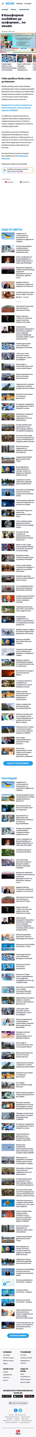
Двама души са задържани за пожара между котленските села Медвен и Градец (24, 1160)
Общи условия (24, 1418)
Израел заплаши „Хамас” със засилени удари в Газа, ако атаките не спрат (24, 319)
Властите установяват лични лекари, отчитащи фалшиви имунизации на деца (25, 990)
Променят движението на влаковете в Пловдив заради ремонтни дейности (25, 798)
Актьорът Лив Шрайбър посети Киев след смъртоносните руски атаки (25, 492)
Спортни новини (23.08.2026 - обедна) (24, 1291)
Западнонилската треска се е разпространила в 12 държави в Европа (24, 1035)
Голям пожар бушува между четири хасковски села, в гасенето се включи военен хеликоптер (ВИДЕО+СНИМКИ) (24, 1216)
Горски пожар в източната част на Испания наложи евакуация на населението (23, 695)
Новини (19, 3)
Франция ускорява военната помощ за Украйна (23, 641)
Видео (5, 1363)
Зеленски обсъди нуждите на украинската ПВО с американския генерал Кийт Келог (24, 536)
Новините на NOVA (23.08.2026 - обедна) (24, 1301)
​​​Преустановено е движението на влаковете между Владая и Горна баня (23, 1137)
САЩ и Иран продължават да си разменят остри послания (23, 740)
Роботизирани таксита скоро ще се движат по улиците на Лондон (25, 502)
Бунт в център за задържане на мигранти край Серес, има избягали (24, 449)
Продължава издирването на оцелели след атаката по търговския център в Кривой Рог (25, 621)
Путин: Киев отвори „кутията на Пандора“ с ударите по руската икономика (25, 568)
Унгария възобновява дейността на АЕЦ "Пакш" (24, 459)
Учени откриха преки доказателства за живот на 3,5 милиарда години (24, 524)
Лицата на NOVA (26, 1358)
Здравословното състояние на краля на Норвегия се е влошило (24, 284)
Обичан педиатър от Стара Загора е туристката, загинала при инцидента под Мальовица (25, 1023)
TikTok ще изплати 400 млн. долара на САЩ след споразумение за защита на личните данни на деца (24, 718)
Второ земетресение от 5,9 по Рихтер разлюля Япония (24, 376)
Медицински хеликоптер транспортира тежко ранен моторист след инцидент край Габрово (25, 1149)
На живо (27, 3)
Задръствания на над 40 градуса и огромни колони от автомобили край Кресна (25, 1001)
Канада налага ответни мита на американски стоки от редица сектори (25, 599)
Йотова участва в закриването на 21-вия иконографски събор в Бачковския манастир (24, 1105)
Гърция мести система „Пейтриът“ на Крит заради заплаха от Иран (25, 386)
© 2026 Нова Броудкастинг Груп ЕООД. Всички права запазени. (18, 1427)
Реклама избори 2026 (20, 1414)
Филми (5, 1380)
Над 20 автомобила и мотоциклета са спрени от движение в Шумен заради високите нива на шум (24, 1314)
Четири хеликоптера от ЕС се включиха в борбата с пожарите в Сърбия (25, 652)
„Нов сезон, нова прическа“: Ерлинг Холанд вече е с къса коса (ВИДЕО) (23, 356)
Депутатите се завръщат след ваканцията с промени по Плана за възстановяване (24, 819)
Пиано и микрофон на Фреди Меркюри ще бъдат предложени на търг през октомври (24, 260)
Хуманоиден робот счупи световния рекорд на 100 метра (24, 345)
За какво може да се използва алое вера (23, 851)
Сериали (6, 1377)
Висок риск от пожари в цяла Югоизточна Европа (25, 673)
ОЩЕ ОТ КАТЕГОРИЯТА (18, 763)
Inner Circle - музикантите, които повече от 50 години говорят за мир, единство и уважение (24, 752)
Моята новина (8, 1360)
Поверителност (7, 1420)
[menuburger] (3, 3)
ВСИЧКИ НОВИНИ (18, 1335)
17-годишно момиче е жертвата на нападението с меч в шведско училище (24, 684)
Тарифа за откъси (25, 1416)
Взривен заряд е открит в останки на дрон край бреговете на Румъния (25, 631)
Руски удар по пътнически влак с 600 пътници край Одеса (24, 366)
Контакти (17, 1418)
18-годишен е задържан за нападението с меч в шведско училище (25, 406)
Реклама (11, 1414)
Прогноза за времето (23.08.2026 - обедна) (24, 1281)
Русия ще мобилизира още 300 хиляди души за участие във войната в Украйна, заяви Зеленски (25, 438)
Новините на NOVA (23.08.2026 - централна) (23, 966)
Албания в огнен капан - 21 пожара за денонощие (25, 396)
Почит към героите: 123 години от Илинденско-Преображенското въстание (25, 1325)
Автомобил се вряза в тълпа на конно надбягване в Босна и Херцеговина (24, 417)
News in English (25, 1382)
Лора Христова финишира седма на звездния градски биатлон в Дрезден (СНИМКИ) (23, 864)
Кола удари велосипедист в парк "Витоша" (24, 1085)
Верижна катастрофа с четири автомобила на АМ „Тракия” (25, 1094)
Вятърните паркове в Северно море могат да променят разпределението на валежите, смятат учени (25, 272)
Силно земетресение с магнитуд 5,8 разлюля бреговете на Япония (25, 588)
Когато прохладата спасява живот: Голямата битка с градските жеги (23, 249)
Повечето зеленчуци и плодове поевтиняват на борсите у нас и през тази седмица (25, 1203)
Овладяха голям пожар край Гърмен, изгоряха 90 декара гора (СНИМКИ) (24, 1116)
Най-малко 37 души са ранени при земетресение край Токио (24, 513)
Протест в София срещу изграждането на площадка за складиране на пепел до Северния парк (25, 978)
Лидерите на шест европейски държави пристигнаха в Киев (24, 482)
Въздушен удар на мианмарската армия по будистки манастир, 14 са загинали (25, 663)
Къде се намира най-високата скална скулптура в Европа (23, 706)
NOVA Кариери (25, 1379)
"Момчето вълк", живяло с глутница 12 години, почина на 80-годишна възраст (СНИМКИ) (25, 730)
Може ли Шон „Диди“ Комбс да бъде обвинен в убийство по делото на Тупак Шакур (25, 547)
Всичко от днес (8, 1358)
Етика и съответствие (11, 1422)
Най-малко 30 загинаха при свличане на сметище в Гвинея (24, 308)
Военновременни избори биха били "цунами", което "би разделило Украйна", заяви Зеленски (23, 471)
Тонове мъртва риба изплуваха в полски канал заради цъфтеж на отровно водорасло (25, 428)
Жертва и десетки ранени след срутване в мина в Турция (25, 578)
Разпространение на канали (12, 1416)
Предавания (7, 1374)
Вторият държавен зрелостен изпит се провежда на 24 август (25, 936)
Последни (6, 1355)
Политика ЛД (16, 1420)
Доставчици (9, 1418)
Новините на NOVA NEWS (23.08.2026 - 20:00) (25, 945)
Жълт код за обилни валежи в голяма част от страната (24, 807)
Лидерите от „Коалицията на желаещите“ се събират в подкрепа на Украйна (25, 237)
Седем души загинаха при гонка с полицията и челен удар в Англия (25, 609)
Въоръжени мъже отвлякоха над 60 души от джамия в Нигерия (25, 557)
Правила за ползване (26, 1420)
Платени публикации (24, 1422)
